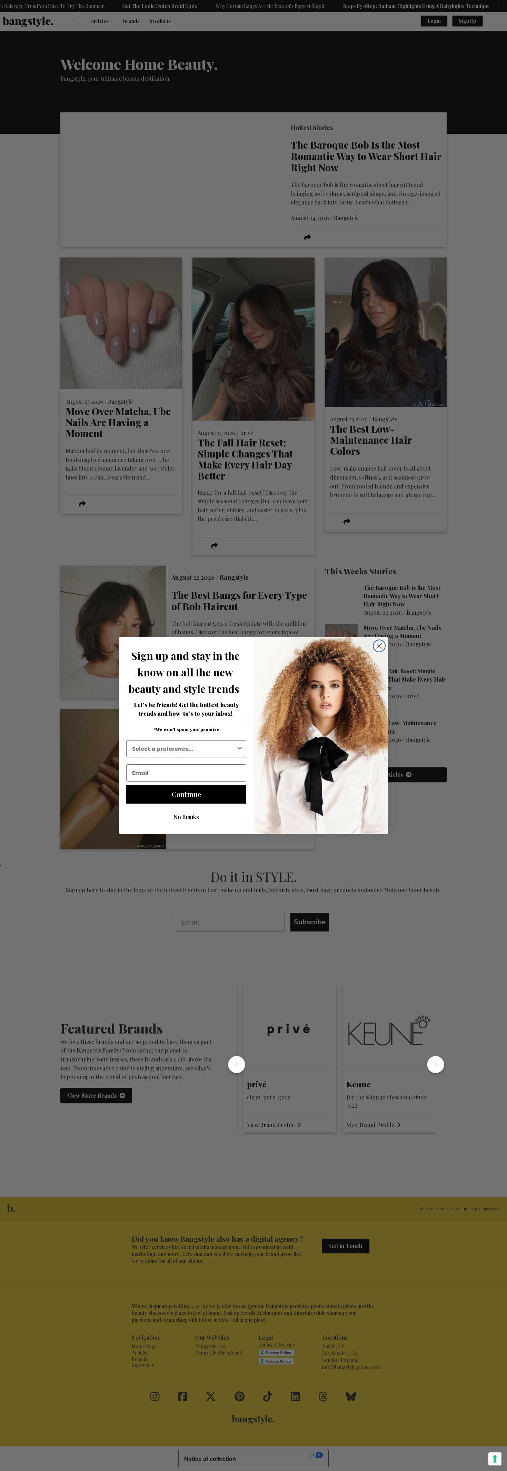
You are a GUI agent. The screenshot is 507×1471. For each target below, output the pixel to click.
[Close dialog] (379, 646)
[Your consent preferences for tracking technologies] (494, 1458)
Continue (186, 794)
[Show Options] (239, 748)
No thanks (186, 816)
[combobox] (184, 748)
